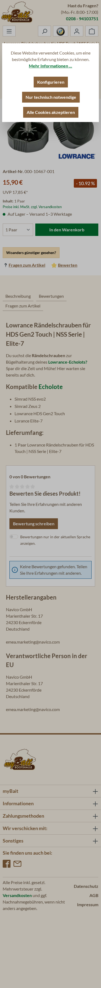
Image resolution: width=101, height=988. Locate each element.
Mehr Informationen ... (50, 65)
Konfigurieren (50, 81)
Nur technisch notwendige (51, 97)
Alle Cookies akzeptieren (51, 112)
